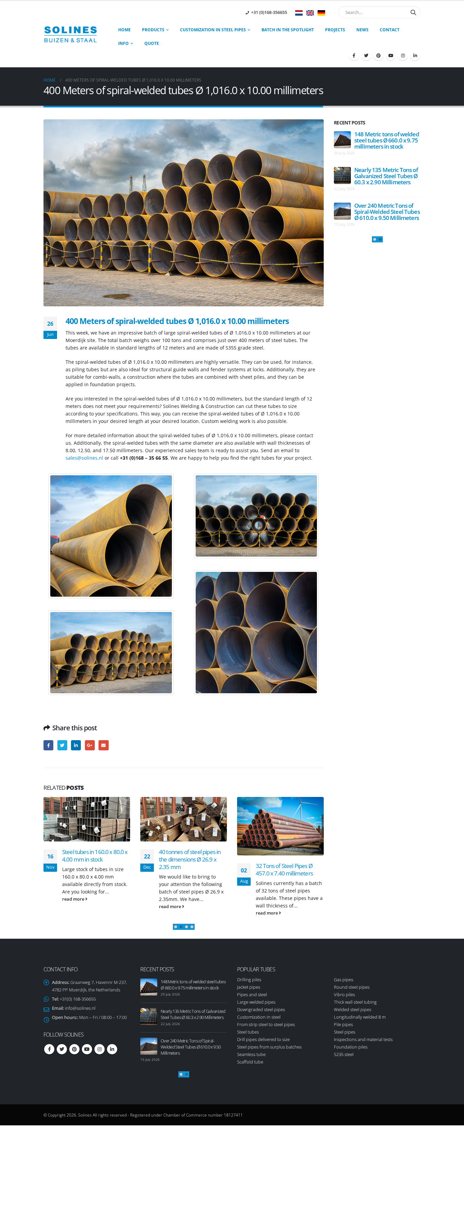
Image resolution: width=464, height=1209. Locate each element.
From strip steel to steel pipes (266, 1024)
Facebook (48, 745)
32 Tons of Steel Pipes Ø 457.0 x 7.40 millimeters (284, 869)
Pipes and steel (252, 994)
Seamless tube (251, 1054)
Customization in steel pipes (213, 30)
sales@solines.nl (84, 458)
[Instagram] (403, 55)
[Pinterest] (378, 55)
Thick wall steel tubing (355, 1002)
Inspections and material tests (363, 1039)
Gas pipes (343, 979)
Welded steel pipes (352, 1009)
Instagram (99, 1049)
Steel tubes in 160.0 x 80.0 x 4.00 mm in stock (95, 855)
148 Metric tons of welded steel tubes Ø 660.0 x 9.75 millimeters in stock (386, 140)
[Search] (413, 12)
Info (123, 43)
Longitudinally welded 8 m (360, 1017)
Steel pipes (344, 1032)
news (362, 30)
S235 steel (344, 1054)
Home (124, 30)
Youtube (87, 1049)
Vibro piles (344, 994)
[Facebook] (354, 55)
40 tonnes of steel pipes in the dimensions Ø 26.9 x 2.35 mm (189, 859)
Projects (335, 30)
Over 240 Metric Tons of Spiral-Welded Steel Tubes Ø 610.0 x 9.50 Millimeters (387, 212)
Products (153, 30)
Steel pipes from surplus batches (269, 1047)
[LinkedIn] (415, 55)
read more (73, 899)
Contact (389, 30)
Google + (90, 745)
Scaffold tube (250, 1062)
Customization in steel (259, 1017)
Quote (151, 43)
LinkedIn (76, 745)
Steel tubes (248, 1032)
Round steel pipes (352, 987)
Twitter (62, 745)
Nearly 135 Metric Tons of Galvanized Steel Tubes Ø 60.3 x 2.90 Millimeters (386, 176)
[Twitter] (366, 55)
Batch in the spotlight (288, 30)
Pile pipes (343, 1024)
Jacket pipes (248, 987)
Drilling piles (249, 979)
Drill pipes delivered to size (263, 1039)
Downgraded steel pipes (261, 1009)
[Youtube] (391, 55)
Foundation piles (351, 1047)
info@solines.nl (80, 1008)
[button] (175, 927)
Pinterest (74, 1049)
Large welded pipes (256, 1002)
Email (103, 745)
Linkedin (112, 1049)
